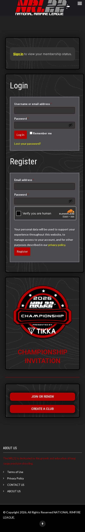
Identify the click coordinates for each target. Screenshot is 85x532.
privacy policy (56, 245)
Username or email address (39, 103)
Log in (20, 134)
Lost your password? (27, 143)
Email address (30, 179)
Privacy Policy (15, 478)
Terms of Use (15, 472)
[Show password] (70, 125)
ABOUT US (14, 491)
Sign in (18, 54)
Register (22, 251)
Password (27, 118)
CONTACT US (15, 484)
